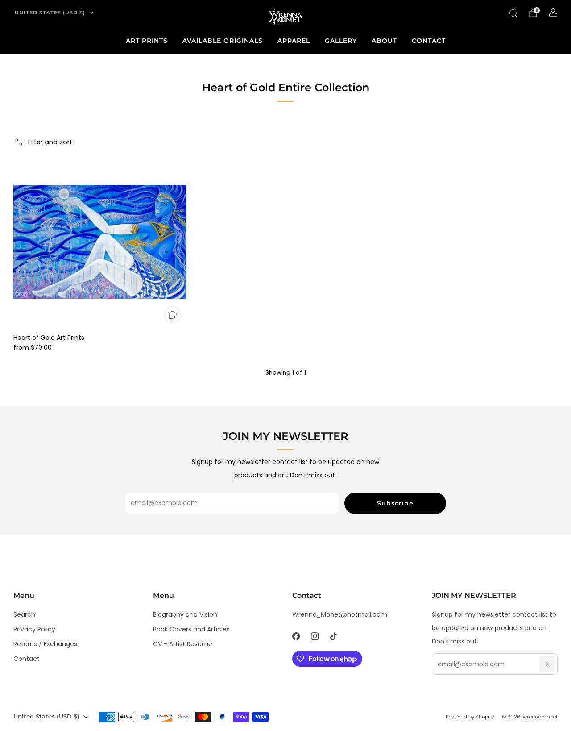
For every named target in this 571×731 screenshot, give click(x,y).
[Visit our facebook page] (295, 636)
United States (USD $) (50, 12)
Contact (429, 41)
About (384, 41)
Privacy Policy (34, 629)
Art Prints (147, 41)
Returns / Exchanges (45, 643)
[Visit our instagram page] (314, 636)
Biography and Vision (185, 614)
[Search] (513, 12)
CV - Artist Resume (182, 643)
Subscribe (395, 503)
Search (24, 614)
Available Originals (222, 41)
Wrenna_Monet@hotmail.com (339, 614)
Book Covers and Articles (191, 629)
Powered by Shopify (470, 716)
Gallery (341, 41)
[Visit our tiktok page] (333, 636)
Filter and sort (50, 142)
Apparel (293, 41)
